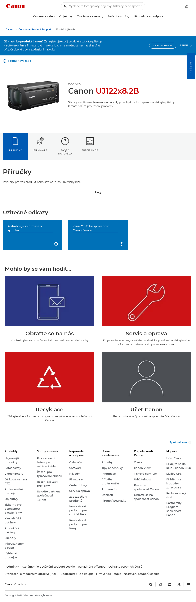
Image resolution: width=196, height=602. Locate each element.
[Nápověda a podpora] (164, 17)
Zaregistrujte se (162, 45)
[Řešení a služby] (130, 17)
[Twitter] (178, 584)
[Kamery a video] (56, 17)
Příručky (15, 150)
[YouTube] (188, 584)
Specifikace (90, 150)
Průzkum (190, 66)
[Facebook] (150, 584)
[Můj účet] (187, 7)
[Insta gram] (160, 584)
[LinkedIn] (169, 584)
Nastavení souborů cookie (141, 574)
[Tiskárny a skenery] (104, 17)
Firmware (40, 150)
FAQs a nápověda (65, 152)
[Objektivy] (74, 17)
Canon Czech (14, 584)
